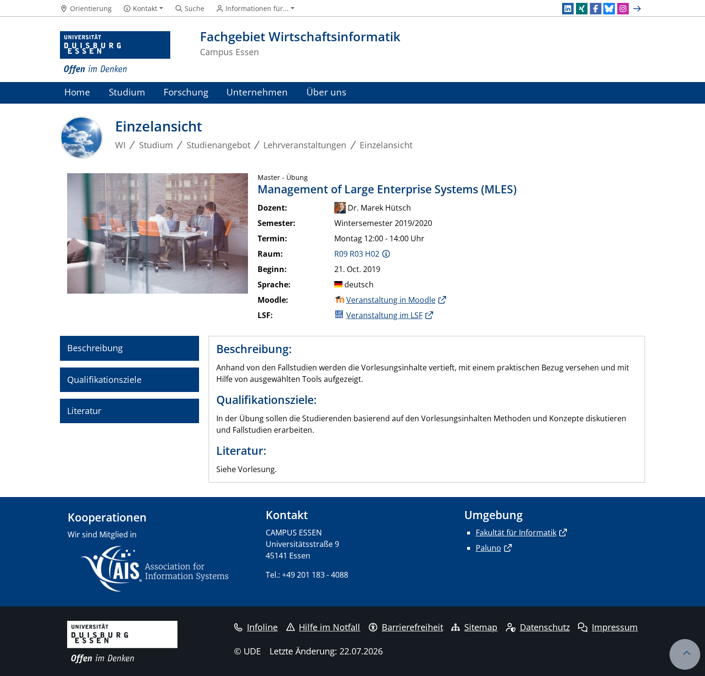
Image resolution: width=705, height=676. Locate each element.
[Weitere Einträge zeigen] (638, 8)
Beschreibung (95, 348)
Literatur (84, 410)
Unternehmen (257, 91)
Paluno (488, 548)
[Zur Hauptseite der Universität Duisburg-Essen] (115, 53)
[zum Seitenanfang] (685, 654)
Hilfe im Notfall (329, 627)
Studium (127, 91)
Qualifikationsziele (104, 379)
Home (77, 91)
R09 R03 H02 (356, 254)
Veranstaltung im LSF (384, 315)
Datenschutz (545, 627)
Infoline (262, 627)
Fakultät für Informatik (516, 532)
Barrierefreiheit (412, 627)
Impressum (615, 627)
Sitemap (480, 627)
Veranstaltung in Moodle (390, 300)
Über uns (326, 91)
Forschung (186, 91)
